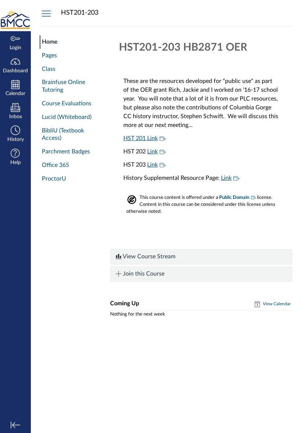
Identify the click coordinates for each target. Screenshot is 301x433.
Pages (49, 55)
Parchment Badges (66, 151)
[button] (15, 134)
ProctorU (54, 179)
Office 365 (55, 165)
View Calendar (276, 304)
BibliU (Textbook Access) (63, 134)
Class (48, 69)
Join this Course (143, 274)
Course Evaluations (66, 103)
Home (50, 42)
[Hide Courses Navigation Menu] (46, 13)
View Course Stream (148, 256)
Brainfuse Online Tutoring (63, 86)
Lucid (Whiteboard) (66, 117)
